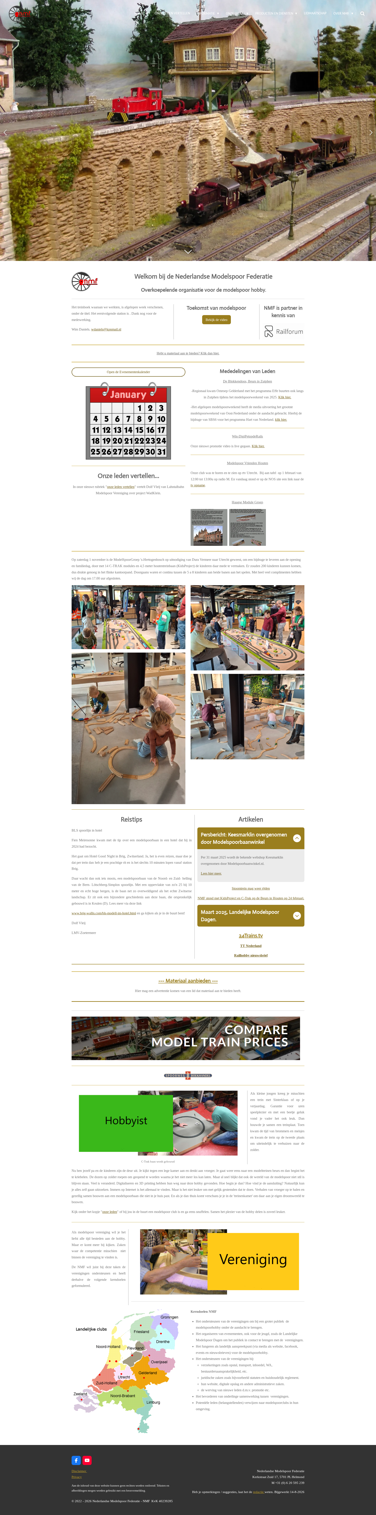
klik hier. (281, 419)
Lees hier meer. (211, 873)
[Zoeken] (362, 13)
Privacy (77, 1477)
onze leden (109, 1212)
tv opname (198, 485)
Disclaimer (79, 1471)
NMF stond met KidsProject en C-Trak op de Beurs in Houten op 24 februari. (251, 898)
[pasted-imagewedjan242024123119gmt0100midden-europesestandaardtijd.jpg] (247, 527)
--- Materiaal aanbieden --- (188, 980)
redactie (259, 1492)
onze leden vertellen (120, 487)
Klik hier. (284, 397)
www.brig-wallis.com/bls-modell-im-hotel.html (104, 913)
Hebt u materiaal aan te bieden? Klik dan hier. (188, 353)
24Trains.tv (251, 935)
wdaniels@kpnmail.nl (106, 329)
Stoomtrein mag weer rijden (251, 888)
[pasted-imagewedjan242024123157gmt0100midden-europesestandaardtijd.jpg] (209, 527)
